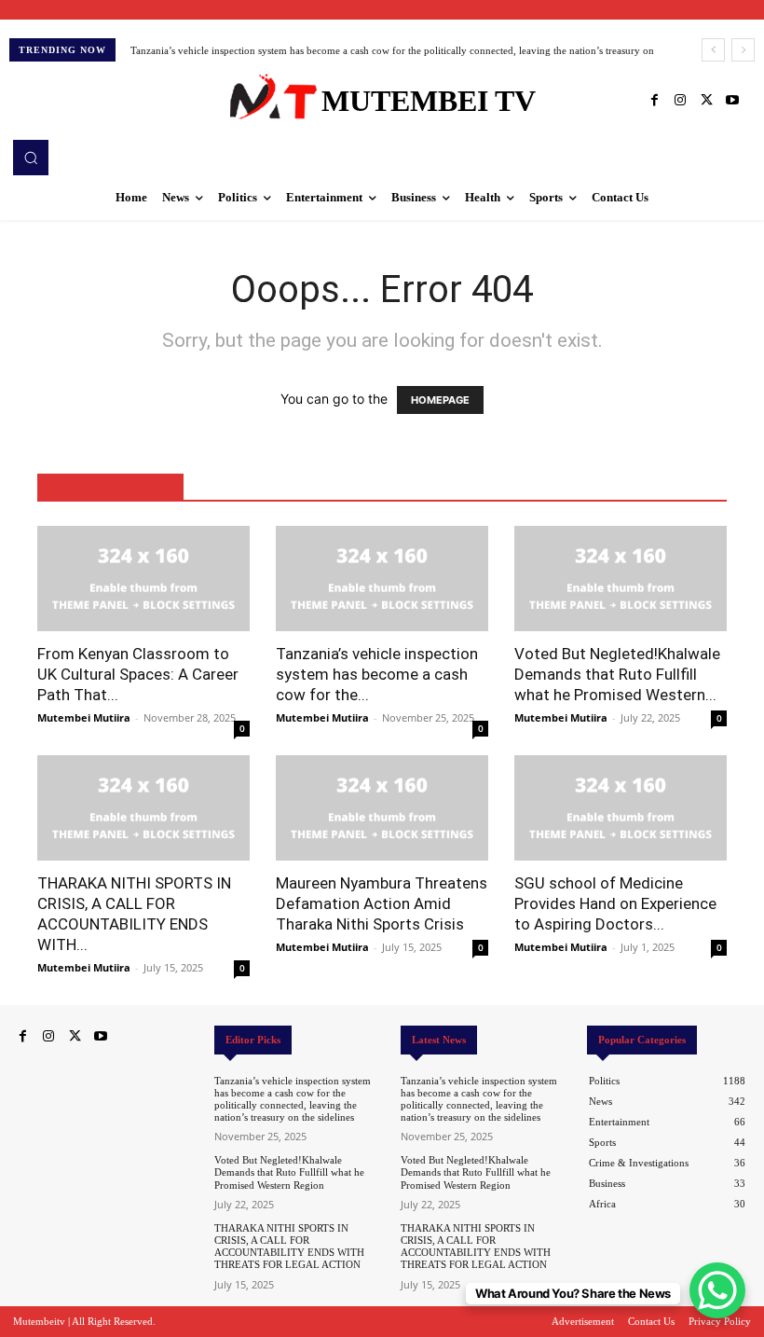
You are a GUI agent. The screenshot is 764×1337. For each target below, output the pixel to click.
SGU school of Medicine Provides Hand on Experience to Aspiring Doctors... (615, 903)
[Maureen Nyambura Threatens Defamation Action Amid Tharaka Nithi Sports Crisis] (382, 808)
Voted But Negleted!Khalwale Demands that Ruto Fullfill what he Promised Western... (617, 674)
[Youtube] (732, 101)
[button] (30, 157)
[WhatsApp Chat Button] (717, 1290)
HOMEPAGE (440, 400)
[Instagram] (680, 101)
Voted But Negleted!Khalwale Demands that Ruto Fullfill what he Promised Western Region (289, 1172)
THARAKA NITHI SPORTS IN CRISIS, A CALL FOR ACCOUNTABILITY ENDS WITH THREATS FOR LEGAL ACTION (289, 1246)
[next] (743, 50)
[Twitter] (706, 101)
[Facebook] (654, 101)
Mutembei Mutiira (83, 717)
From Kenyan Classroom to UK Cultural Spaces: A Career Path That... (138, 674)
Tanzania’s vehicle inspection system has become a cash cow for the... (377, 674)
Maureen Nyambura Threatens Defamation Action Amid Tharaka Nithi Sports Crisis (381, 903)
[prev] (713, 50)
